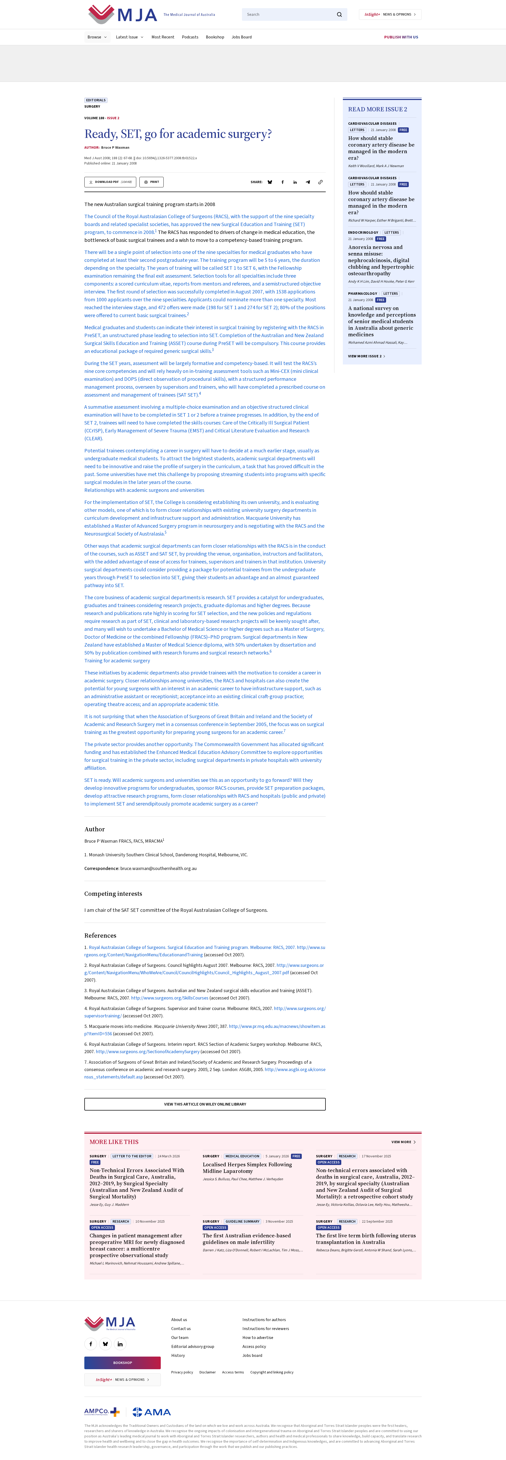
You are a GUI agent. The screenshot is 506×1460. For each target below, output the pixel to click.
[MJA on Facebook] (90, 1344)
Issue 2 (113, 118)
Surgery (92, 106)
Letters (357, 130)
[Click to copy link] (320, 182)
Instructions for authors (264, 1320)
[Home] (151, 14)
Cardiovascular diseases (372, 123)
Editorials (96, 100)
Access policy (254, 1346)
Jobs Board (242, 37)
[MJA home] (109, 1324)
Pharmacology (362, 293)
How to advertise (257, 1338)
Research (347, 1156)
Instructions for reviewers (265, 1329)
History (178, 1355)
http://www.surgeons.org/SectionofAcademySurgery (148, 1051)
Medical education (242, 1156)
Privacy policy (182, 1372)
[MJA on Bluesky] (105, 1344)
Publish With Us (401, 37)
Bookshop (215, 37)
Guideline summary (242, 1221)
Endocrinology (363, 232)
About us (179, 1320)
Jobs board (252, 1355)
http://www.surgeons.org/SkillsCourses (169, 998)
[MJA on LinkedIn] (120, 1344)
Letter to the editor (132, 1156)
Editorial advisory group (192, 1346)
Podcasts (190, 37)
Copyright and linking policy (272, 1372)
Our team (179, 1338)
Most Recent (163, 37)
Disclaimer (208, 1372)
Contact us (181, 1329)
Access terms (233, 1372)
